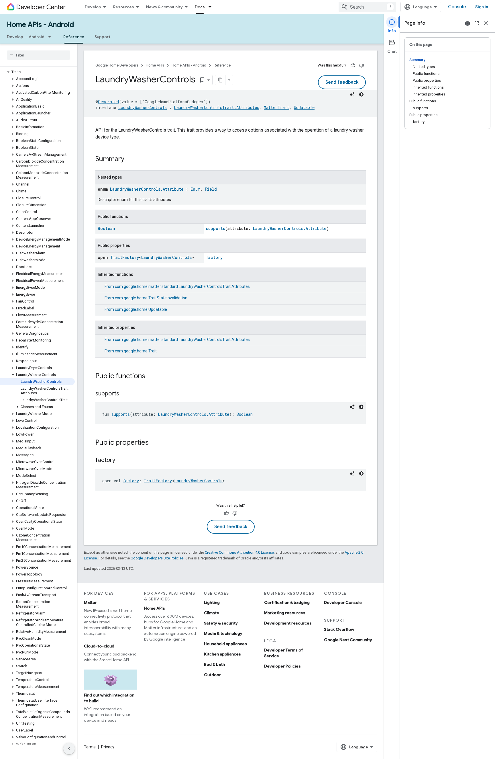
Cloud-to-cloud (99, 646)
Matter (90, 602)
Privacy (107, 747)
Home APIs (155, 65)
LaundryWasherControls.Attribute (147, 189)
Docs (200, 6)
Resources (123, 6)
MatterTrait (276, 107)
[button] (37, 72)
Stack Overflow (339, 629)
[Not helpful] (361, 65)
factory (214, 257)
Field (211, 189)
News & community (164, 6)
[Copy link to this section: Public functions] (151, 376)
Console (457, 7)
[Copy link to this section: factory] (121, 460)
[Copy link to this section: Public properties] (154, 443)
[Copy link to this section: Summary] (130, 159)
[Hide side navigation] (69, 748)
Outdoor (212, 674)
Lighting (212, 602)
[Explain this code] (352, 94)
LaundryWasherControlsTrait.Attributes (216, 107)
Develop (93, 6)
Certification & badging (287, 602)
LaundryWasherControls (142, 107)
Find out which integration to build (109, 697)
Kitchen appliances (222, 654)
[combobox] (367, 7)
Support (102, 36)
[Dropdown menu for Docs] (212, 7)
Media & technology (223, 633)
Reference (73, 36)
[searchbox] (38, 55)
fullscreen (476, 23)
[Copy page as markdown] (220, 80)
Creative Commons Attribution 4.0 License (239, 552)
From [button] (177, 286)
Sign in (481, 7)
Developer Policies (282, 666)
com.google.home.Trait (136, 351)
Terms (90, 747)
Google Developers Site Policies (157, 558)
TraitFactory (124, 257)
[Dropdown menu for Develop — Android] (51, 37)
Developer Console (343, 602)
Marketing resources (284, 612)
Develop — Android (25, 36)
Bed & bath (214, 664)
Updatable (304, 107)
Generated (108, 101)
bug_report (467, 23)
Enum (195, 189)
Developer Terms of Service (283, 652)
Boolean (106, 228)
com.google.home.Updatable (141, 309)
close (485, 23)
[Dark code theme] (361, 94)
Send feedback (341, 82)
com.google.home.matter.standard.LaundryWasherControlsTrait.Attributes (182, 286)
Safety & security (221, 623)
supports (215, 228)
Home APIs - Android (40, 24)
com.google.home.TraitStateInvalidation (151, 298)
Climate (211, 612)
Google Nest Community (348, 639)
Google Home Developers (116, 65)
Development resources (288, 623)
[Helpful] (353, 65)
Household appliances (225, 643)
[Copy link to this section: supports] (125, 394)
